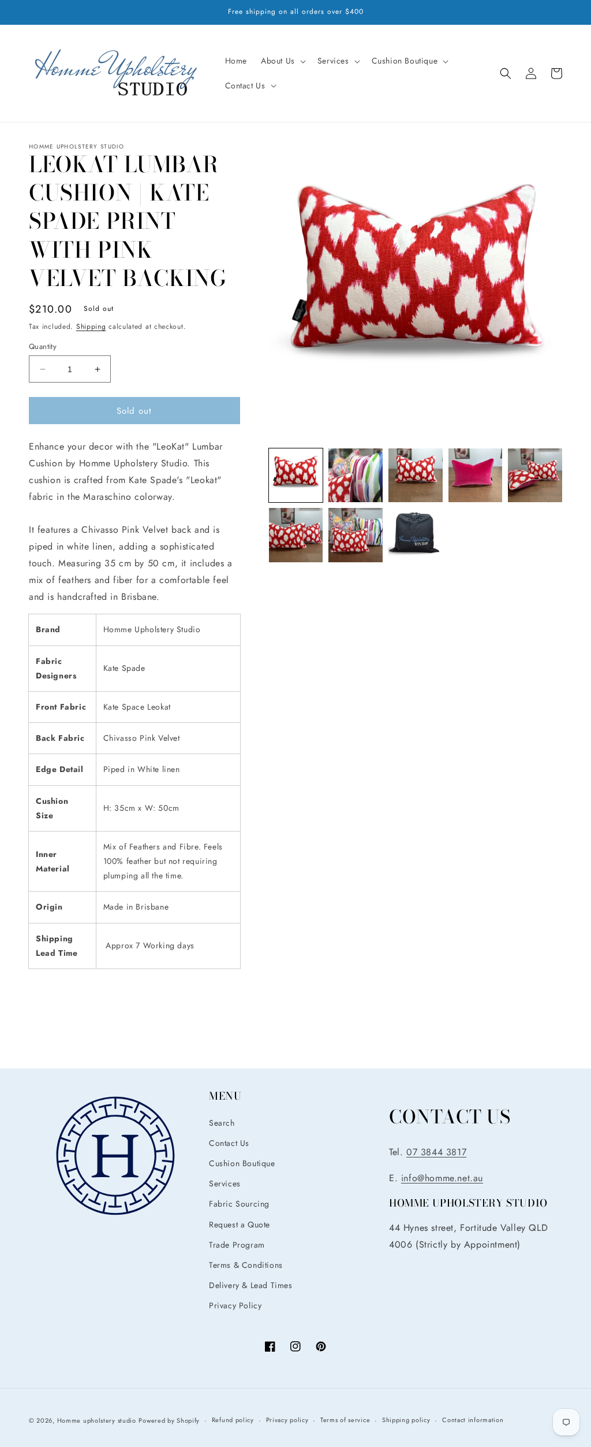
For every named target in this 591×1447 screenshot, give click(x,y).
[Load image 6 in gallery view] (296, 535)
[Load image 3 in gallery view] (415, 475)
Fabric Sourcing (239, 1203)
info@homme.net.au (442, 1178)
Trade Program (237, 1245)
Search (222, 1123)
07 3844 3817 (436, 1152)
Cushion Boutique (242, 1163)
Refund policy (233, 1419)
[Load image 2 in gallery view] (355, 475)
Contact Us (229, 1143)
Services (225, 1183)
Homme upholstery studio (96, 1420)
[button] (282, 61)
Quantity (43, 346)
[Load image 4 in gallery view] (475, 475)
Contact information (472, 1419)
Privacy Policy (235, 1305)
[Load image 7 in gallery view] (355, 535)
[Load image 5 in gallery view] (535, 475)
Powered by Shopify (169, 1420)
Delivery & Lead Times (251, 1285)
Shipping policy (406, 1419)
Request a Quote (239, 1224)
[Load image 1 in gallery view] (296, 475)
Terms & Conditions (246, 1265)
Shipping (91, 326)
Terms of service (345, 1419)
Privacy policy (287, 1419)
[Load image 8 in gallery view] (415, 535)
